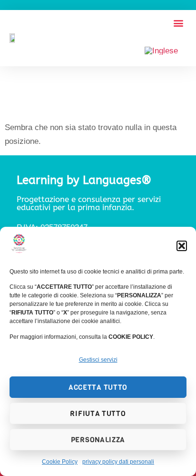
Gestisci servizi (98, 359)
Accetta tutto (98, 387)
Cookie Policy (60, 461)
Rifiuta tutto (98, 413)
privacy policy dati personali (118, 461)
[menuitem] (161, 51)
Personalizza (98, 440)
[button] (181, 246)
